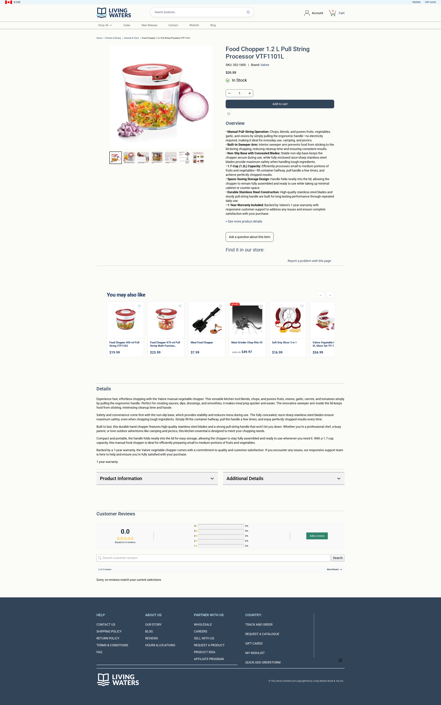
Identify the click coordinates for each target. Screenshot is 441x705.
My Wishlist (255, 653)
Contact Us (105, 624)
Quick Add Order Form (263, 662)
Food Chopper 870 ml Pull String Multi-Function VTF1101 (165, 346)
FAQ (99, 652)
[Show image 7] (198, 158)
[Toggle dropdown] (307, 13)
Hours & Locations (160, 645)
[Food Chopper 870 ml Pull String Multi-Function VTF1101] (166, 320)
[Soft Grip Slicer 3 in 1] (288, 320)
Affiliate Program (209, 659)
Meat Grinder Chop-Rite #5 (247, 342)
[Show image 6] (184, 158)
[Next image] (207, 105)
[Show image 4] (157, 158)
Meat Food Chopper (202, 342)
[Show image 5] (171, 158)
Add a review (317, 535)
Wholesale (203, 624)
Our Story (153, 624)
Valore (264, 65)
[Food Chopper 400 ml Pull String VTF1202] (125, 320)
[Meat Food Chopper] (206, 320)
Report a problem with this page (309, 261)
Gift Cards (430, 2)
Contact (173, 25)
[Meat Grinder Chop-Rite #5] (247, 320)
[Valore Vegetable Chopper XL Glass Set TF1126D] (328, 320)
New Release (149, 25)
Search (338, 558)
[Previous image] (115, 105)
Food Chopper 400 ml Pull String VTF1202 (124, 344)
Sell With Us (204, 638)
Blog (213, 25)
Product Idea (204, 652)
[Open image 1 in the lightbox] (161, 97)
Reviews (151, 638)
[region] (220, 330)
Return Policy (107, 638)
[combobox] (202, 12)
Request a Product (209, 645)
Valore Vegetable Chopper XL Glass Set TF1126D (328, 344)
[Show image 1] (115, 158)
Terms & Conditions (112, 645)
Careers (200, 631)
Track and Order (259, 624)
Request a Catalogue (262, 634)
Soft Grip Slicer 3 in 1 (284, 342)
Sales (127, 25)
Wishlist (416, 2)
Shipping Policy (109, 631)
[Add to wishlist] (229, 114)
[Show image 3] (143, 158)
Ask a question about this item (249, 237)
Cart (342, 13)
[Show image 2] (129, 158)
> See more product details (244, 221)
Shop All (103, 25)
